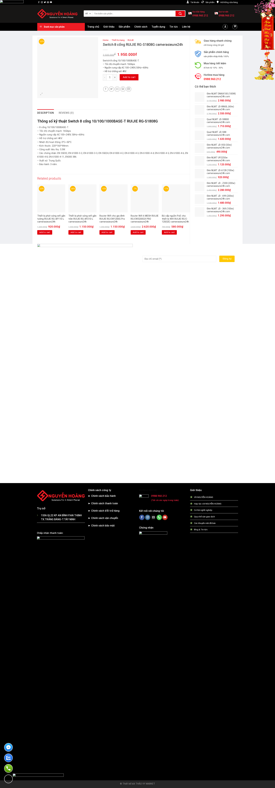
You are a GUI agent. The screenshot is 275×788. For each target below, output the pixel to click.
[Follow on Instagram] (42, 2)
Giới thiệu (108, 26)
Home (106, 40)
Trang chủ (93, 26)
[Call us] (159, 517)
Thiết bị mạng (118, 40)
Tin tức (173, 26)
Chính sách (140, 26)
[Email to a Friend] (117, 89)
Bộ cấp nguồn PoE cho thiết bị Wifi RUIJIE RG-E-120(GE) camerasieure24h (175, 219)
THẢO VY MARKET (145, 783)
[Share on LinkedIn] (128, 89)
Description (45, 112)
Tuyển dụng (158, 26)
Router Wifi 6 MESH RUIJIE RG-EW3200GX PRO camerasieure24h (145, 219)
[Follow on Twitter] (45, 2)
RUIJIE (131, 40)
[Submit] (180, 13)
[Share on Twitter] (111, 89)
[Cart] (234, 26)
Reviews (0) (66, 112)
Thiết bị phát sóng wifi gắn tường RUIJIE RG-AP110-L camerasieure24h (51, 219)
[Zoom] (41, 94)
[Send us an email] (48, 2)
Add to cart (129, 77)
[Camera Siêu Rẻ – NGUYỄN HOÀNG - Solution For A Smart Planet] (58, 14)
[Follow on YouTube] (51, 2)
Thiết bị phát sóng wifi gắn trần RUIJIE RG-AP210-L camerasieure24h (82, 219)
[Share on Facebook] (105, 89)
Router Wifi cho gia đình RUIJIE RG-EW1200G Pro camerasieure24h (112, 219)
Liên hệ (186, 26)
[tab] (45, 113)
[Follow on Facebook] (39, 2)
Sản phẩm (124, 26)
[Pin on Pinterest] (123, 89)
